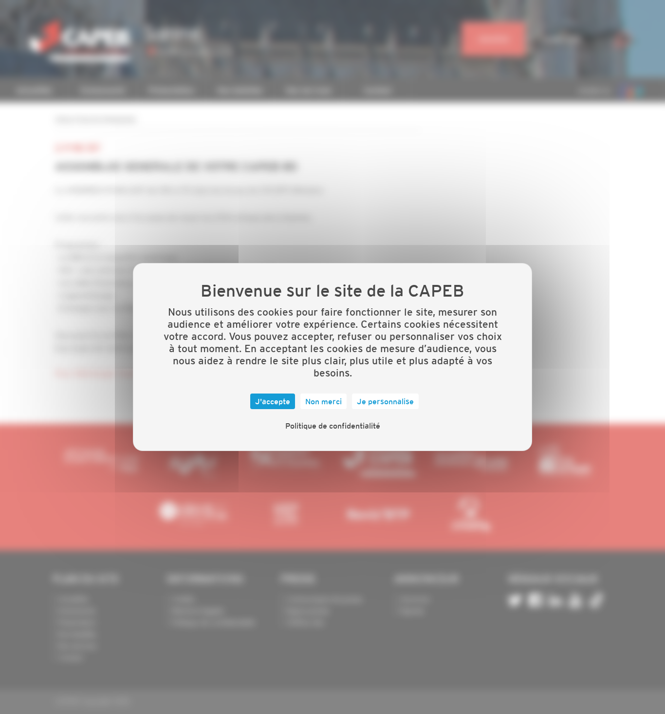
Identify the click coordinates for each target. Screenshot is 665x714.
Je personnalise (385, 401)
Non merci (323, 401)
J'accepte (272, 401)
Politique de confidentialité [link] (332, 425)
